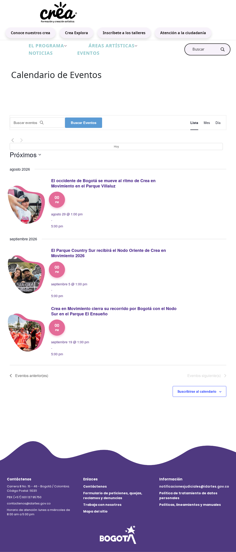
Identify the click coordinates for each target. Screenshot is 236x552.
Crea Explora (76, 32)
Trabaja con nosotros (102, 504)
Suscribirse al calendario (196, 391)
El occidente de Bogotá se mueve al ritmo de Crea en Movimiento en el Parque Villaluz (103, 183)
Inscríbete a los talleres (124, 32)
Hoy (116, 146)
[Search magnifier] (222, 49)
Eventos (88, 53)
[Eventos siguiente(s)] (21, 140)
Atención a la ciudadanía (183, 32)
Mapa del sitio (95, 511)
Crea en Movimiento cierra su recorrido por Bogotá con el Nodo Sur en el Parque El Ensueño (114, 311)
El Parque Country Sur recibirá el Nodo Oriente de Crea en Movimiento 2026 (108, 253)
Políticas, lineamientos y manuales (190, 504)
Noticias (41, 53)
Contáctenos (95, 486)
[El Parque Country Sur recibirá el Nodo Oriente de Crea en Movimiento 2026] (28, 273)
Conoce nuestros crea (30, 32)
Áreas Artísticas (111, 45)
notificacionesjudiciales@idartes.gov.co (194, 486)
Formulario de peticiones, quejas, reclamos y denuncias (112, 495)
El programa (46, 45)
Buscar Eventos (83, 122)
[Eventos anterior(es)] (12, 140)
